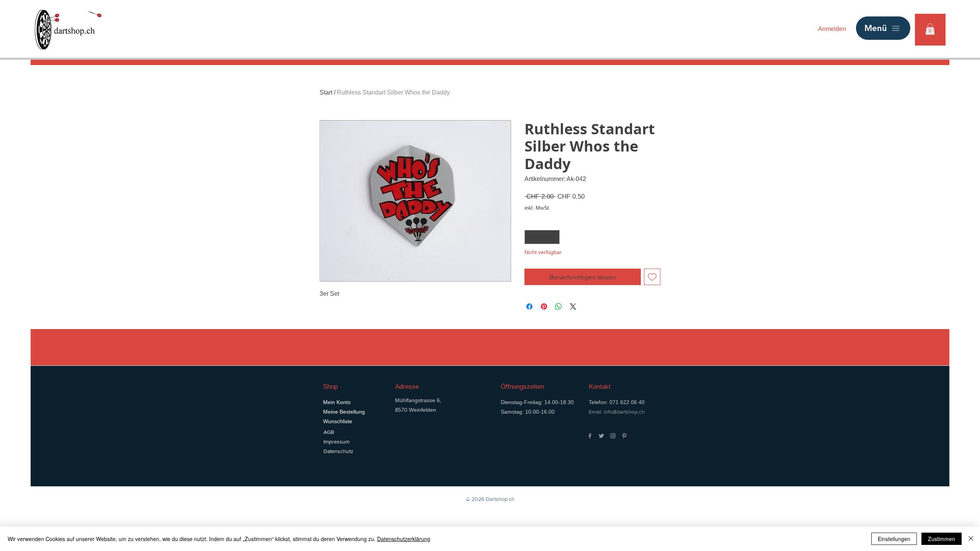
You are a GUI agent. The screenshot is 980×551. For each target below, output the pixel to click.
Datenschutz (338, 451)
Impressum (336, 442)
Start (326, 92)
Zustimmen (941, 539)
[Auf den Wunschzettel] (652, 277)
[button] (930, 29)
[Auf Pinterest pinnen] (544, 306)
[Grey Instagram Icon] (612, 435)
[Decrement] (530, 237)
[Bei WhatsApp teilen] (558, 306)
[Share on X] (573, 306)
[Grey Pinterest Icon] (624, 435)
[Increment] (554, 237)
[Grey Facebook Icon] (589, 435)
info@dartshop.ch (624, 412)
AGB (328, 432)
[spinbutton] (542, 237)
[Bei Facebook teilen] (529, 306)
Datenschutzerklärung (403, 539)
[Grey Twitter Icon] (601, 435)
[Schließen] (970, 539)
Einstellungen (894, 539)
